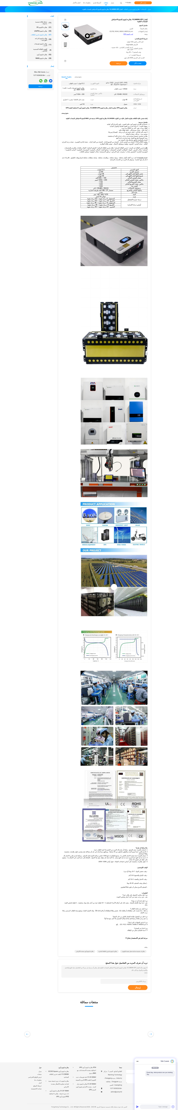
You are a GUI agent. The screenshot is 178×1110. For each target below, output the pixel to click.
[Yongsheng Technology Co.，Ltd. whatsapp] (45, 80)
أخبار (40, 1083)
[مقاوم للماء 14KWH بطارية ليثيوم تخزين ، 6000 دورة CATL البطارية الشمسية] (105, 1026)
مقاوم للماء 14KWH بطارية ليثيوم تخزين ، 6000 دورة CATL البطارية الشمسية (103, 1046)
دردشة (40, 86)
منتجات (39, 1074)
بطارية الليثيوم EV (44, 27)
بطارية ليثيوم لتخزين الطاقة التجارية (107, 951)
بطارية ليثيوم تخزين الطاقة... (40, 35)
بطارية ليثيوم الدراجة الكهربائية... (43, 39)
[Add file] (173, 1106)
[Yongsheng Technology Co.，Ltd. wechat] (40, 80)
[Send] (137, 1106)
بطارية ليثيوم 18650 (43, 58)
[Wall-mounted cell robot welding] (87, 36)
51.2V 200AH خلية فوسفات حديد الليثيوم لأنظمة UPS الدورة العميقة (86, 1078)
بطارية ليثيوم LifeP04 (42, 31)
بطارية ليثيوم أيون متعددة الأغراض (85, 951)
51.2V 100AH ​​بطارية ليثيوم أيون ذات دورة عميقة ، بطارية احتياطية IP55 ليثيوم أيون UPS (59, 1093)
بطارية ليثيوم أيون (44, 54)
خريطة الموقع (37, 1086)
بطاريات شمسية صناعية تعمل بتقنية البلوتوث (133, 951)
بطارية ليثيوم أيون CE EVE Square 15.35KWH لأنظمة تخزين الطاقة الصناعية (58, 1074)
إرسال (138, 987)
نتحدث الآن (143, 3)
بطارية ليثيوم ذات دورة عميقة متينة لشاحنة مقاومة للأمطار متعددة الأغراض (58, 1084)
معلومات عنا (38, 1080)
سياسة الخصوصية (36, 1089)
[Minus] (137, 1061)
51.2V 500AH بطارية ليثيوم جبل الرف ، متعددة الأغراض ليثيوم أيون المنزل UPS (86, 1087)
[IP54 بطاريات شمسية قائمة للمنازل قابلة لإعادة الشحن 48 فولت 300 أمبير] (43, 1026)
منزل (40, 1071)
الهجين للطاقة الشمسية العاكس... (42, 50)
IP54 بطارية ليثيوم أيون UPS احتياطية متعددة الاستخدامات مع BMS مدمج (86, 1070)
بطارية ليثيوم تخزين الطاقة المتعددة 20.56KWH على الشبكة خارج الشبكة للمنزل (135, 1046)
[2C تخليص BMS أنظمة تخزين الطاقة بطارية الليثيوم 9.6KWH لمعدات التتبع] (74, 1026)
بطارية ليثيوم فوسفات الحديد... (42, 44)
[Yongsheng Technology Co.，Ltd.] (35, 3)
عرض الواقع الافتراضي (35, 1077)
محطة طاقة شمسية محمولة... (43, 22)
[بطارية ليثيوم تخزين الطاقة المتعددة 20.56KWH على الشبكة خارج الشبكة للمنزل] (136, 1026)
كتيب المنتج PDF (128, 34)
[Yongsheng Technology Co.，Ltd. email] (50, 80)
